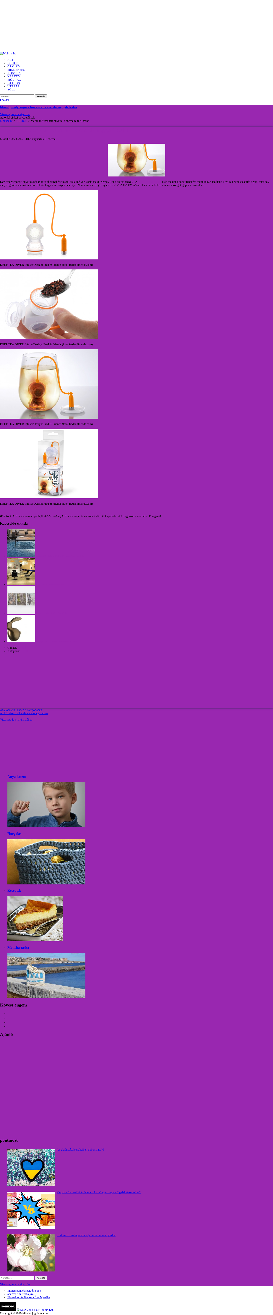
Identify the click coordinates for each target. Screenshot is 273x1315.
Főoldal (4, 99)
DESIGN (26, 651)
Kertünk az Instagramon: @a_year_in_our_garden (86, 1235)
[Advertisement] (111, 26)
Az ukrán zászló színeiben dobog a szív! (80, 1149)
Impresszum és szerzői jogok (24, 1290)
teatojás (22, 647)
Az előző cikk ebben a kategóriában (21, 709)
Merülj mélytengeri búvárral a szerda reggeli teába (38, 107)
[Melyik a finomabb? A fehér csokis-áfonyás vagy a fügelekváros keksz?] (31, 1210)
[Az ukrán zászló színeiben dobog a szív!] (31, 1167)
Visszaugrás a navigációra (15, 114)
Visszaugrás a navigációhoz (16, 719)
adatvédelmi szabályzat (20, 1294)
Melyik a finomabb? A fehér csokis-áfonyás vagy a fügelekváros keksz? (99, 1192)
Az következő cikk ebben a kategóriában (24, 713)
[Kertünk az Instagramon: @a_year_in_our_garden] (31, 1252)
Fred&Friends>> (10, 509)
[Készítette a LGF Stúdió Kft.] (35, 1309)
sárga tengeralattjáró (149, 181)
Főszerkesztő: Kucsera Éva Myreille (28, 1297)
